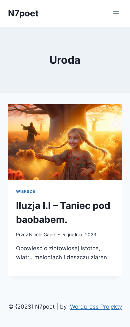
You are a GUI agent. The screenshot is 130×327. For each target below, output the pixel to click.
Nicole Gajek (42, 234)
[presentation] (65, 142)
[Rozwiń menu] (116, 13)
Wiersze (25, 191)
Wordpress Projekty (96, 306)
